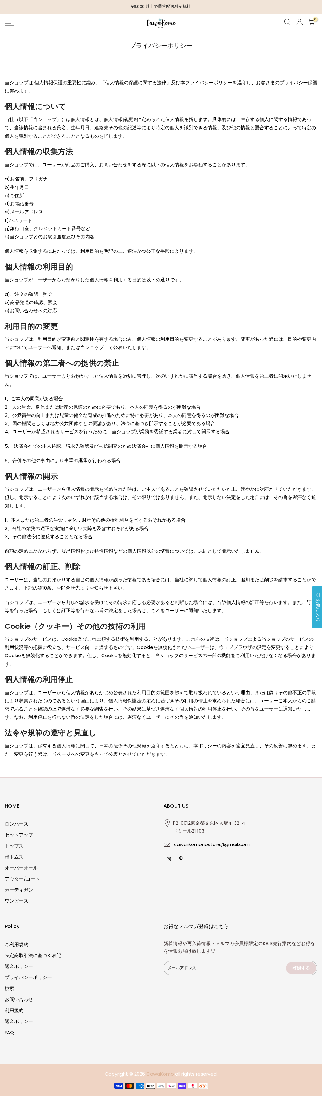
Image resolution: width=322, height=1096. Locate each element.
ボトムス (14, 857)
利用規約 (14, 1010)
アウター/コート (22, 879)
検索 (9, 988)
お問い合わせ (19, 999)
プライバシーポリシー (28, 977)
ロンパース (16, 824)
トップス (14, 846)
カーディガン (19, 890)
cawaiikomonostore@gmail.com (212, 844)
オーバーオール (21, 868)
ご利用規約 (16, 944)
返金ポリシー (19, 966)
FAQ (9, 1032)
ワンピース (16, 901)
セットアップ (19, 835)
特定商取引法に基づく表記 (33, 955)
